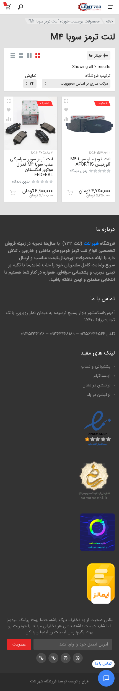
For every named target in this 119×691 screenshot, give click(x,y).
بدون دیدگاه (78, 171)
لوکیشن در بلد (98, 394)
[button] (70, 193)
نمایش (31, 76)
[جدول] (13, 55)
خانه (109, 21)
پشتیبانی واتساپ (95, 366)
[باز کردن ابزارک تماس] (106, 678)
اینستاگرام (102, 376)
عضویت (19, 644)
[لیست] (21, 55)
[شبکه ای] (37, 55)
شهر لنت (91, 243)
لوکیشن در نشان (96, 385)
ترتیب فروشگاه (97, 76)
